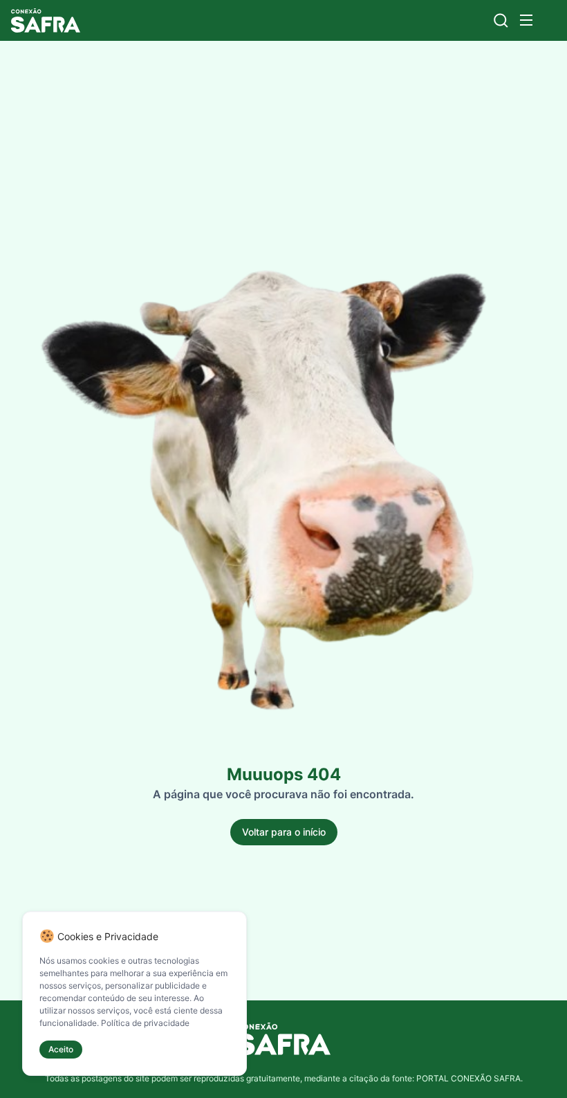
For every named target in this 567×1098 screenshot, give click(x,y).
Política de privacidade (145, 1023)
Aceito (60, 1049)
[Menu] (526, 20)
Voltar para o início (284, 832)
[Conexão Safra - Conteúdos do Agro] (45, 20)
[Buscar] (501, 20)
